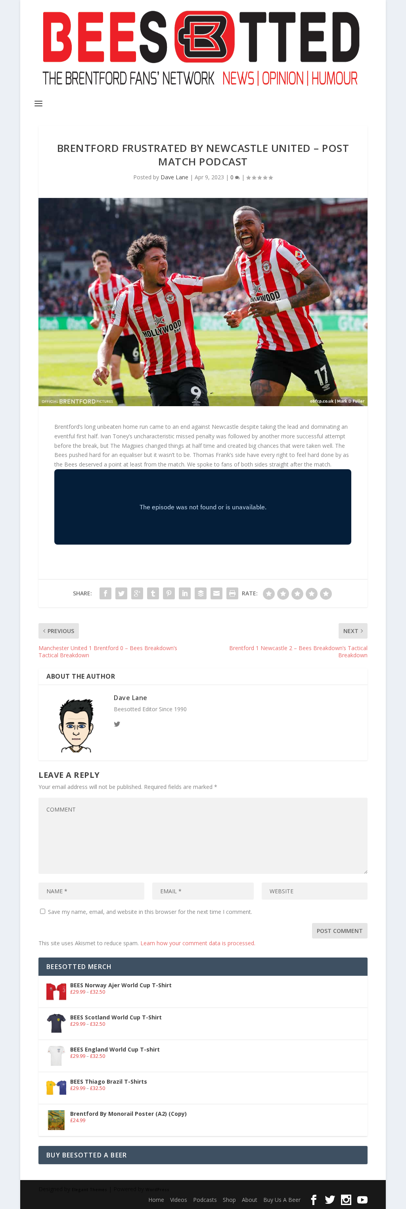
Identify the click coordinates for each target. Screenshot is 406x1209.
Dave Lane (174, 177)
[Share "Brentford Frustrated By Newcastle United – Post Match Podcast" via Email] (216, 593)
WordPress (157, 1189)
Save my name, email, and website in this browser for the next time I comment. (150, 911)
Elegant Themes (89, 1189)
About (249, 1199)
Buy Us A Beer (282, 1199)
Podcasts (205, 1199)
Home (156, 1199)
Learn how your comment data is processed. (197, 943)
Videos (178, 1199)
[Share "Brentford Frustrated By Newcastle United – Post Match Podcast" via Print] (232, 593)
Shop (229, 1199)
